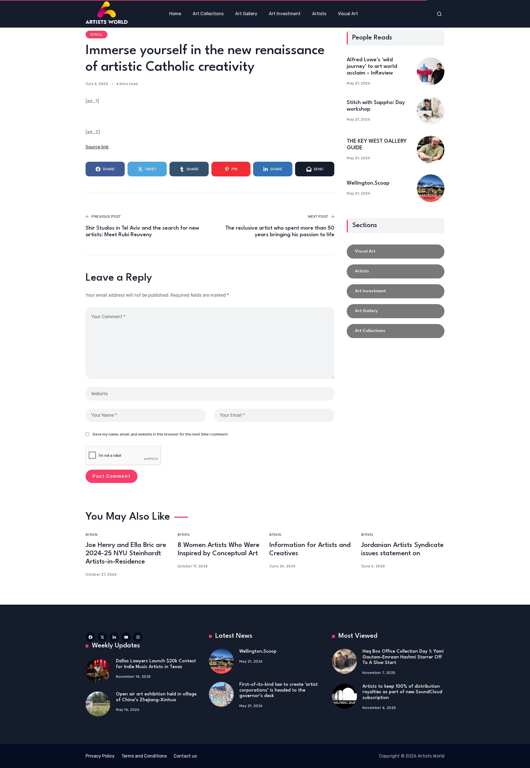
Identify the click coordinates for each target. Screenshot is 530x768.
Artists (96, 34)
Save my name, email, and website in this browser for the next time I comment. (160, 434)
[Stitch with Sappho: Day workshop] (430, 111)
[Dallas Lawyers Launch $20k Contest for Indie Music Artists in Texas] (98, 670)
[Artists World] (107, 12)
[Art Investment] (395, 291)
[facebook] (90, 637)
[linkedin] (114, 637)
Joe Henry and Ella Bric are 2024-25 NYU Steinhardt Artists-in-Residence (126, 553)
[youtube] (126, 637)
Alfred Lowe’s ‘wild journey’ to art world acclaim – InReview (372, 66)
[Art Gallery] (395, 311)
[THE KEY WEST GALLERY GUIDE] (430, 149)
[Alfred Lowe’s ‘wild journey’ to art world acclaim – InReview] (430, 71)
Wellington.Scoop (368, 183)
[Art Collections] (395, 331)
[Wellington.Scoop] (430, 188)
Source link (97, 147)
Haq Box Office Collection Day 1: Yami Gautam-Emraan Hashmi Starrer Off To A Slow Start (403, 657)
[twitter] (102, 637)
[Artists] (395, 271)
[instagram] (138, 637)
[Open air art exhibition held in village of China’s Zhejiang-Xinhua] (98, 704)
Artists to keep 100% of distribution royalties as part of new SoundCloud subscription (402, 692)
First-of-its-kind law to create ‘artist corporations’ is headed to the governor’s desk (278, 690)
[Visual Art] (395, 252)
